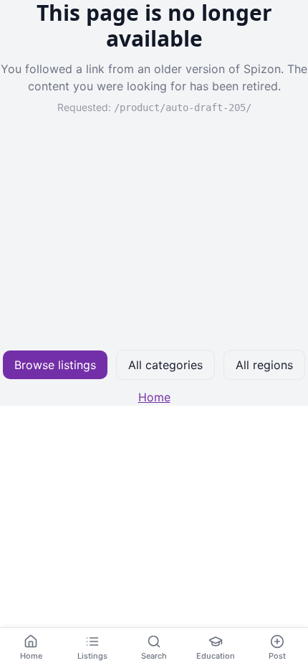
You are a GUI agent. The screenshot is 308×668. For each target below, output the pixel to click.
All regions (264, 365)
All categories (165, 365)
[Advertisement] (154, 232)
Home (154, 397)
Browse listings (55, 365)
